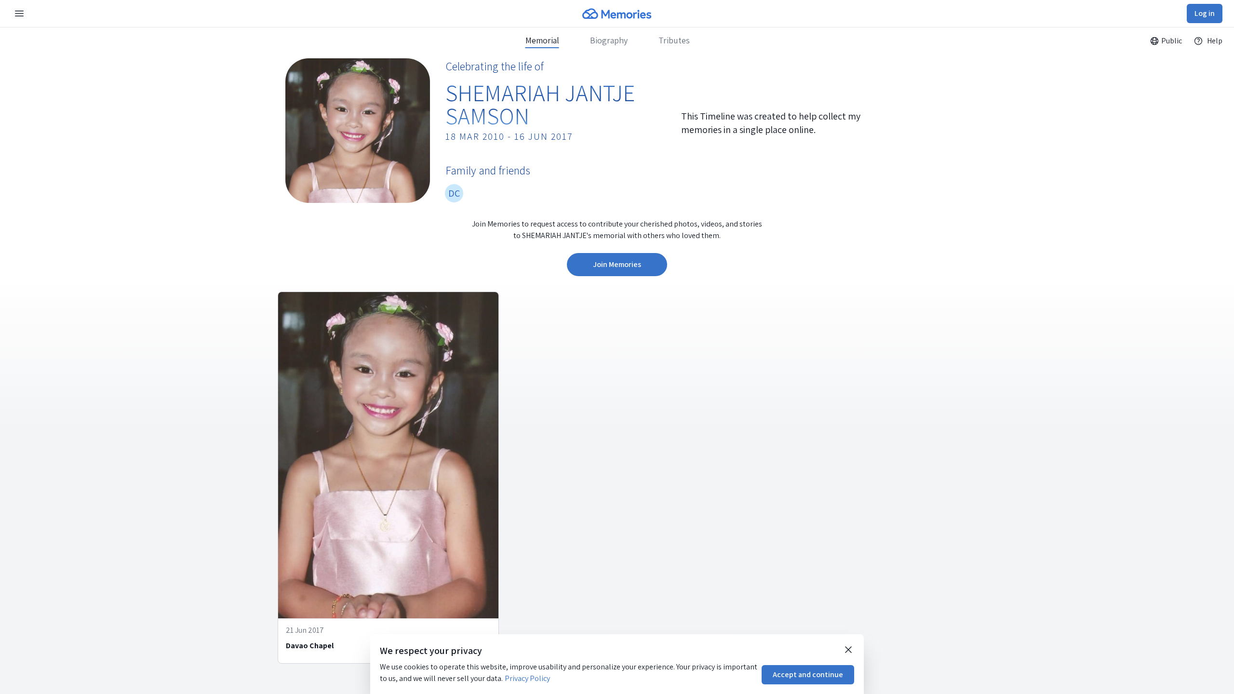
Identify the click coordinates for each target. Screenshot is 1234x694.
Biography (609, 40)
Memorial (542, 40)
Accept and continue (808, 674)
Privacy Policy (527, 678)
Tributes (674, 40)
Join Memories (617, 264)
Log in (1204, 13)
